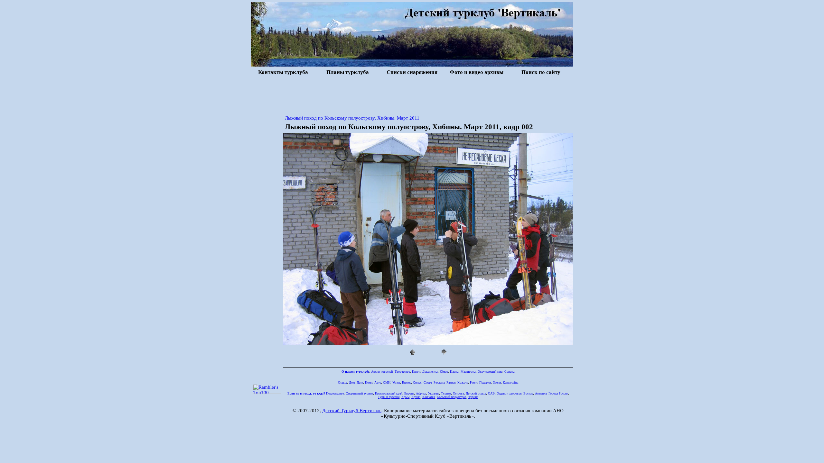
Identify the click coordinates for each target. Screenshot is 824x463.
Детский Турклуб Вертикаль (351, 410)
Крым (405, 397)
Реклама (439, 382)
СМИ (386, 382)
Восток (528, 393)
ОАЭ (491, 393)
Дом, (352, 382)
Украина (433, 393)
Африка (421, 393)
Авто (377, 382)
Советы (509, 371)
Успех (396, 382)
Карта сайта (510, 382)
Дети (360, 382)
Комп (368, 382)
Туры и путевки (388, 397)
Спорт (428, 382)
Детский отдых (476, 393)
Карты (454, 371)
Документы (430, 371)
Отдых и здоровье (509, 393)
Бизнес (406, 382)
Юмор (444, 371)
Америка (541, 393)
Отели (497, 382)
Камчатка (428, 397)
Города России (558, 393)
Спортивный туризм (359, 393)
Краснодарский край (388, 393)
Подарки (485, 382)
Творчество (402, 371)
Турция (473, 397)
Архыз (415, 397)
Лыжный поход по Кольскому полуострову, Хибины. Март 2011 (352, 118)
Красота (462, 382)
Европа (409, 393)
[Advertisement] (412, 94)
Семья (417, 382)
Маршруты (468, 371)
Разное (450, 382)
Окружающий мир (490, 371)
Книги (416, 371)
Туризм (446, 393)
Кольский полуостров (451, 397)
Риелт (473, 382)
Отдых (342, 382)
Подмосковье (335, 393)
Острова (458, 393)
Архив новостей (382, 371)
